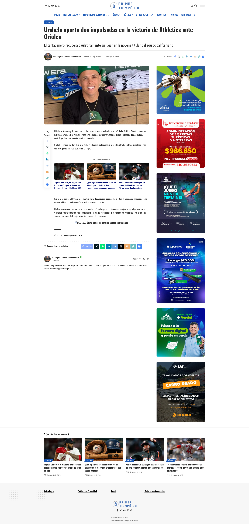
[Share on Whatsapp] (183, 57)
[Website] (140, 259)
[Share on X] (179, 57)
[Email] (195, 57)
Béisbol (49, 22)
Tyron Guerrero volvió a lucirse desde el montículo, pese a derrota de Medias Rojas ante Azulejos (185, 467)
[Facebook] (46, 6)
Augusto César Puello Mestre (69, 56)
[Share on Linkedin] (187, 57)
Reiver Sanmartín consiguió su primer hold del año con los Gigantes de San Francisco (132, 185)
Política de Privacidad (87, 491)
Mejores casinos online (154, 491)
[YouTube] (52, 6)
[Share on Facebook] (175, 57)
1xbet (113, 491)
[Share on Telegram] (191, 57)
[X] (49, 6)
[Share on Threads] (121, 246)
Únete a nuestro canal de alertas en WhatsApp (107, 222)
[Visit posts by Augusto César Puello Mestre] (48, 56)
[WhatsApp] (59, 6)
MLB (80, 235)
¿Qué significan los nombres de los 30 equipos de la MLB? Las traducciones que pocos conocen (101, 185)
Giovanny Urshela (70, 235)
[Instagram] (55, 6)
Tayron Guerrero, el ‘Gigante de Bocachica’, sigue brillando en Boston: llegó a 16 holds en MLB (67, 185)
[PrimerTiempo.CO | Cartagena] (125, 6)
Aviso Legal (49, 491)
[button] (195, 6)
